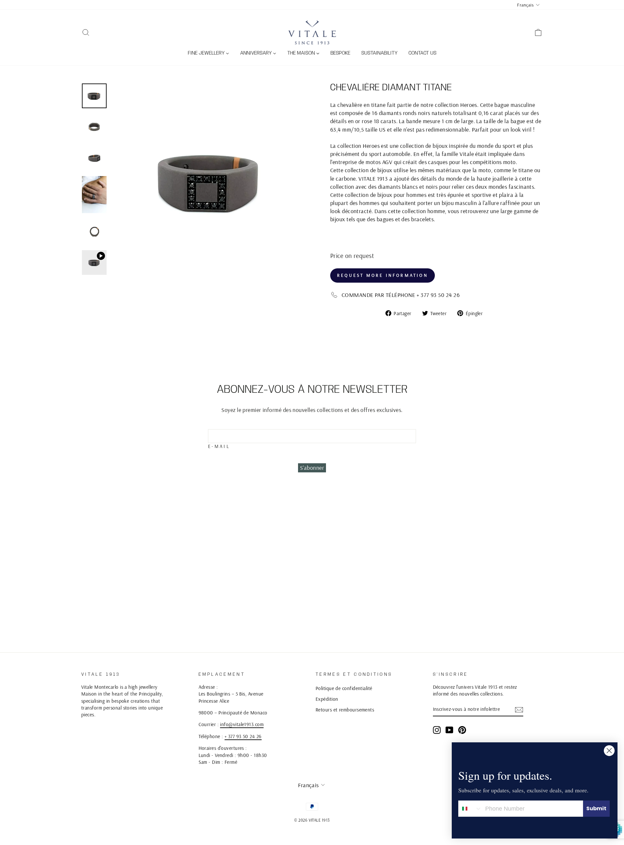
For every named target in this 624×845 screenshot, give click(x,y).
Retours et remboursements (345, 710)
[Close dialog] (609, 750)
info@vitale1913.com (242, 724)
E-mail (219, 446)
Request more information (382, 275)
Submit (596, 808)
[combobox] (470, 808)
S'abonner (312, 467)
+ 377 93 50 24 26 (243, 736)
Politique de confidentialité (344, 688)
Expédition (327, 699)
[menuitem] (208, 53)
